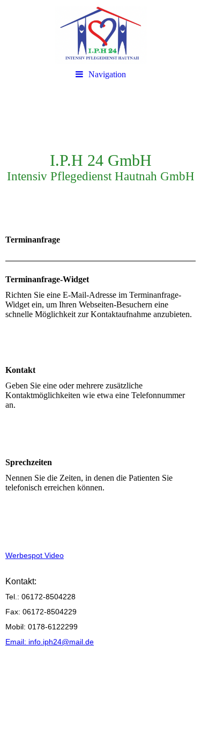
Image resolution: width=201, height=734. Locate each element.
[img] (100, 32)
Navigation (107, 74)
